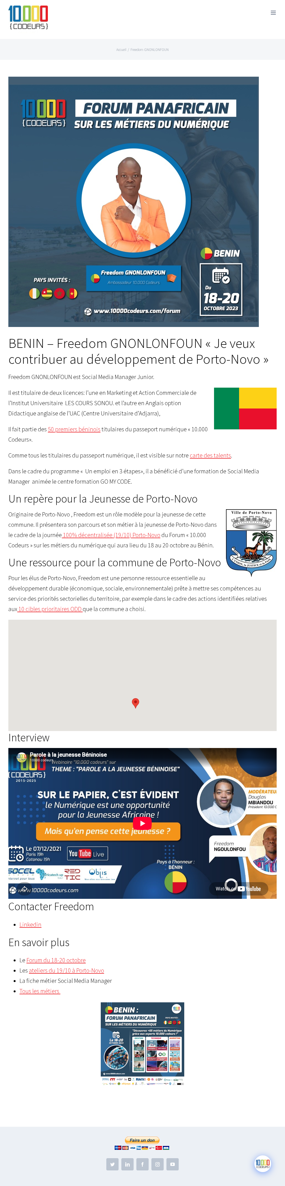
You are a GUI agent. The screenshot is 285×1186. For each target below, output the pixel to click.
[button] (135, 703)
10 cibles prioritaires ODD (50, 609)
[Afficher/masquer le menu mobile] (274, 13)
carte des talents (210, 455)
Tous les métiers (39, 991)
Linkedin (30, 924)
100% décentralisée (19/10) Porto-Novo (111, 535)
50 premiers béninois (74, 429)
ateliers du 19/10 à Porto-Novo (66, 970)
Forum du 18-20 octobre (56, 960)
